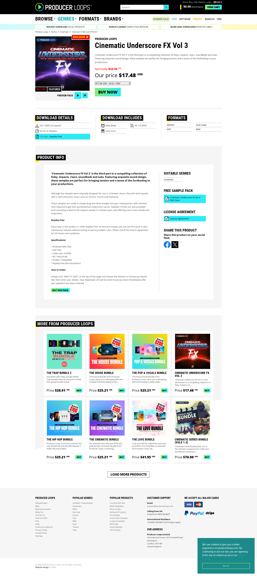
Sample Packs (41, 503)
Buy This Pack (60, 290)
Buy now (107, 92)
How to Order (41, 518)
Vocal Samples (116, 527)
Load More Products (129, 474)
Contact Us (40, 515)
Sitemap (39, 536)
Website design (42, 567)
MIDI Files (114, 524)
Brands (112, 19)
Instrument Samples (119, 518)
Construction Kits (117, 503)
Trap (75, 530)
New (174, 19)
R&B (74, 521)
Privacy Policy (41, 530)
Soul (74, 524)
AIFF (169, 129)
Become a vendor (43, 509)
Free (219, 19)
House (75, 515)
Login (208, 2)
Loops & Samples (117, 521)
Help (195, 2)
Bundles (209, 19)
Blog (191, 2)
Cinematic (169, 179)
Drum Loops (115, 509)
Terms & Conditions (44, 527)
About (185, 2)
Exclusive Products (118, 512)
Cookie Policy (41, 533)
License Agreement (179, 218)
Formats (89, 19)
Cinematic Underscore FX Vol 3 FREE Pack (185, 199)
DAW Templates (117, 506)
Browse (44, 19)
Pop (74, 518)
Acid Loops (201, 124)
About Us (39, 512)
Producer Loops (106, 39)
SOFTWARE (185, 19)
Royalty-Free (56, 136)
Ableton (171, 124)
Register (202, 2)
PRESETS (197, 19)
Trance (76, 527)
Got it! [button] (226, 566)
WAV (198, 129)
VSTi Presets (115, 530)
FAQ (37, 521)
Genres (66, 19)
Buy (79, 390)
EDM (75, 509)
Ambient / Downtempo (83, 503)
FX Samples (115, 515)
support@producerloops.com (160, 506)
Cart (213, 7)
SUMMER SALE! (161, 19)
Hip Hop (76, 512)
